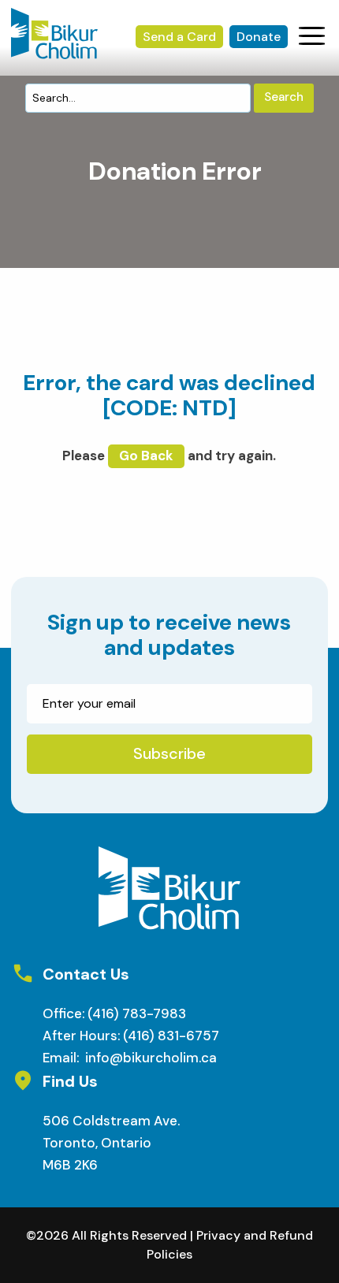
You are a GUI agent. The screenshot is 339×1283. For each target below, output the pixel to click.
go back (146, 455)
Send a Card (179, 36)
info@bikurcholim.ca (151, 1057)
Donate (259, 36)
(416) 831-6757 (171, 1035)
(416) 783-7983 (137, 1013)
